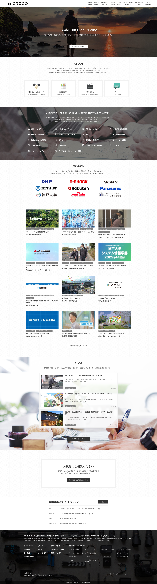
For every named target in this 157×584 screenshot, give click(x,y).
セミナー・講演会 (119, 134)
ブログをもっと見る (78, 439)
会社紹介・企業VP (92, 129)
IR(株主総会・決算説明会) (39, 140)
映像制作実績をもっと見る (78, 345)
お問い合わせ (55, 546)
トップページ (28, 546)
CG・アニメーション (90, 549)
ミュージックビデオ (37, 151)
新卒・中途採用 (36, 129)
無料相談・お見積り (78, 46)
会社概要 (27, 549)
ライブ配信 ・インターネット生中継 (93, 560)
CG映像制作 (63, 145)
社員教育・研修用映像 (120, 129)
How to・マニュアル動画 (67, 134)
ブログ (40, 549)
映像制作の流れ (29, 556)
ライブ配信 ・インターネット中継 (70, 151)
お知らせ (40, 546)
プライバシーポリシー (115, 574)
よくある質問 (42, 553)
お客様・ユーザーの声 (66, 129)
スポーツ (116, 145)
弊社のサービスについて (77, 546)
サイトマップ (128, 574)
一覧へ (103, 502)
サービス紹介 (35, 145)
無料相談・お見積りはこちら (78, 480)
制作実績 (27, 553)
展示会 (61, 140)
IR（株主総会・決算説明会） (124, 549)
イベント (89, 134)
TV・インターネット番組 (94, 145)
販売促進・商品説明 (92, 140)
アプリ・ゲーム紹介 (119, 140)
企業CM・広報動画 (37, 134)
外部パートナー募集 (57, 549)
